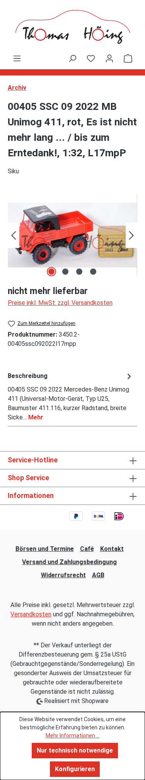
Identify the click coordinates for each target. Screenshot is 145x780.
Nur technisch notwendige (75, 750)
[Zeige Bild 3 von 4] (79, 272)
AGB (98, 575)
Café (87, 548)
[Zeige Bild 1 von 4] (51, 272)
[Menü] (17, 58)
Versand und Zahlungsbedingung (69, 562)
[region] (72, 235)
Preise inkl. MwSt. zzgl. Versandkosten (60, 302)
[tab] (70, 396)
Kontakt (112, 548)
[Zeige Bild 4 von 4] (93, 272)
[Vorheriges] (13, 235)
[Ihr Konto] (109, 58)
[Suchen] (72, 58)
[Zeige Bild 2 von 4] (65, 272)
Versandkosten (30, 614)
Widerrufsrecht (63, 575)
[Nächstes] (131, 235)
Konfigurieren (75, 769)
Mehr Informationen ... (73, 735)
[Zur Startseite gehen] (72, 26)
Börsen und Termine (44, 548)
